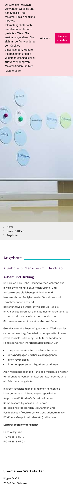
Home (10, 226)
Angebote (12, 235)
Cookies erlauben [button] (62, 38)
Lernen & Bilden (15, 230)
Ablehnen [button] (45, 38)
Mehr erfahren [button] (13, 70)
